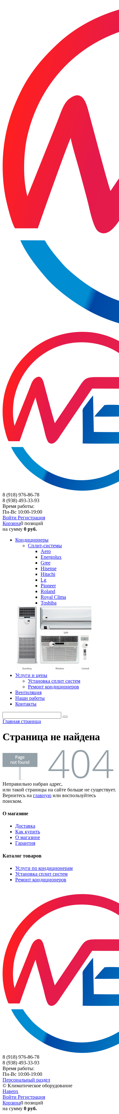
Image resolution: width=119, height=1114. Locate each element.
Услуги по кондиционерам (44, 868)
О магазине (27, 837)
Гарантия (25, 843)
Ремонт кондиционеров (40, 879)
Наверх (10, 1091)
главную (42, 795)
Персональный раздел (26, 1080)
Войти (10, 517)
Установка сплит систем (41, 874)
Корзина (12, 523)
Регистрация (31, 517)
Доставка (25, 826)
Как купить (27, 831)
